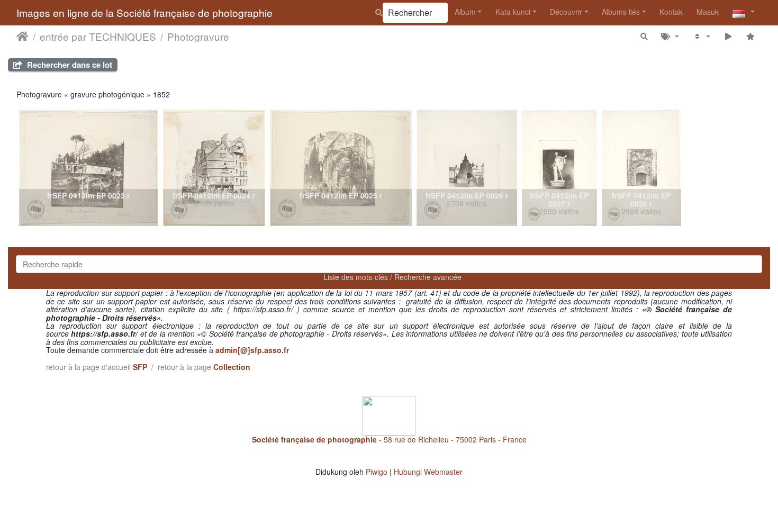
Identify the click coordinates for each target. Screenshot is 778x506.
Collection (231, 367)
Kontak (671, 11)
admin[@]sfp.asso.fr (252, 350)
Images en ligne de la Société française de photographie (144, 12)
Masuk (707, 11)
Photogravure (198, 36)
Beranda (22, 36)
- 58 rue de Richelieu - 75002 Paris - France (389, 439)
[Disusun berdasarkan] (701, 36)
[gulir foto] (728, 36)
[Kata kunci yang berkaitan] (670, 36)
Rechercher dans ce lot (68, 64)
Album (465, 11)
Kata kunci (512, 11)
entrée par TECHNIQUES (98, 36)
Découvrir (566, 11)
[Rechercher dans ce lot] (644, 36)
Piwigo (376, 471)
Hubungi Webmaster (428, 471)
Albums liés (621, 11)
